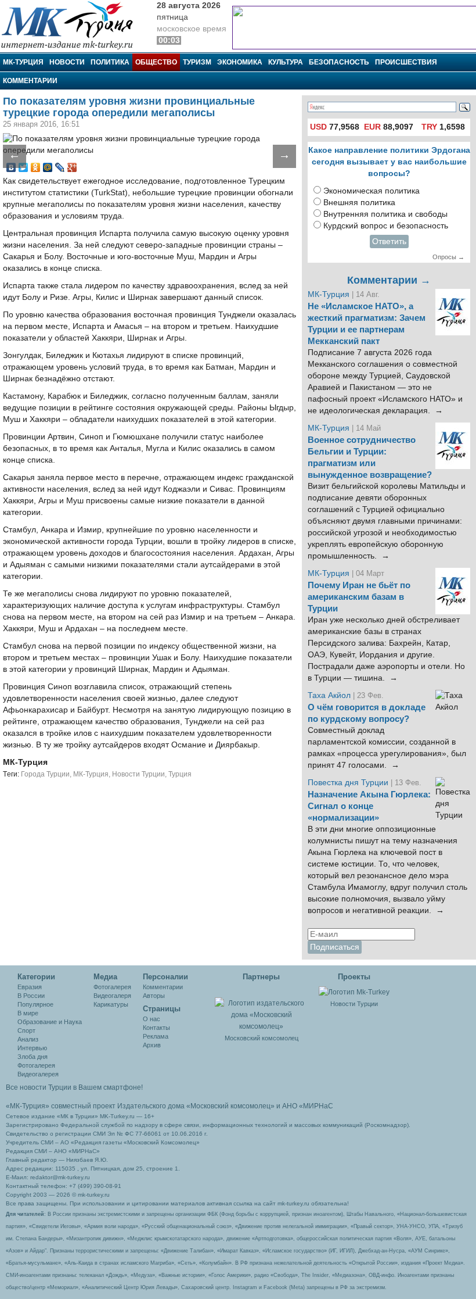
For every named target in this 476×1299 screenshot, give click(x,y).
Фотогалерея (36, 1065)
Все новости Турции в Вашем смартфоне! (74, 1087)
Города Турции (45, 774)
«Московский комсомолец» (230, 1106)
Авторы (154, 995)
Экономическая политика (371, 191)
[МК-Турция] (72, 24)
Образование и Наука (49, 1021)
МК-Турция (23, 62)
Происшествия (406, 62)
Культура (285, 62)
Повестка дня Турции (349, 782)
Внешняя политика (359, 202)
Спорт (26, 1030)
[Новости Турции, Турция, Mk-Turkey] (354, 991)
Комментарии (30, 81)
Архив (152, 1045)
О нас (151, 1018)
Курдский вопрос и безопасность (385, 225)
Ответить (389, 241)
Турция (180, 774)
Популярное (35, 1004)
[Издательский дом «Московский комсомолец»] (261, 1008)
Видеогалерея (38, 1074)
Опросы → (448, 256)
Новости (67, 62)
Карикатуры (110, 1004)
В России (31, 995)
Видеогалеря (112, 995)
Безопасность (339, 62)
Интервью (32, 1047)
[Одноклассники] (36, 167)
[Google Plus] (72, 167)
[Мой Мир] (48, 167)
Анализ (27, 1039)
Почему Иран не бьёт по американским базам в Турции (359, 597)
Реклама (155, 1036)
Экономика (239, 62)
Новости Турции (138, 774)
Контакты (156, 1027)
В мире (27, 1013)
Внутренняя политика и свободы (385, 214)
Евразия (29, 986)
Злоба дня (32, 1056)
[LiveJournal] (60, 167)
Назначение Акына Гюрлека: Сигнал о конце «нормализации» (369, 806)
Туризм (197, 62)
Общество (156, 62)
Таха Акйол (329, 695)
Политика (110, 62)
